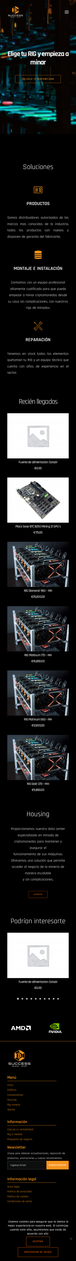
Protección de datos (38, 1252)
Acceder (38, 894)
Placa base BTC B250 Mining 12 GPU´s (38, 526)
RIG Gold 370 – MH (38, 784)
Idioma (11, 1109)
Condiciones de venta (19, 1201)
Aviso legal (13, 1187)
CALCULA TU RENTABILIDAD (38, 79)
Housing (11, 1100)
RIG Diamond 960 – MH (38, 591)
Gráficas (11, 1090)
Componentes (15, 1095)
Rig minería (13, 1105)
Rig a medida (14, 1134)
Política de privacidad (19, 1191)
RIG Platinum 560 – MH (38, 719)
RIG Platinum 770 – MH (38, 655)
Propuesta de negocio (19, 1139)
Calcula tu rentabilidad (20, 1129)
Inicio (10, 1085)
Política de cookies (18, 1196)
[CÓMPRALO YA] (38, 436)
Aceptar (38, 1241)
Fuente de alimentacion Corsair (38, 462)
